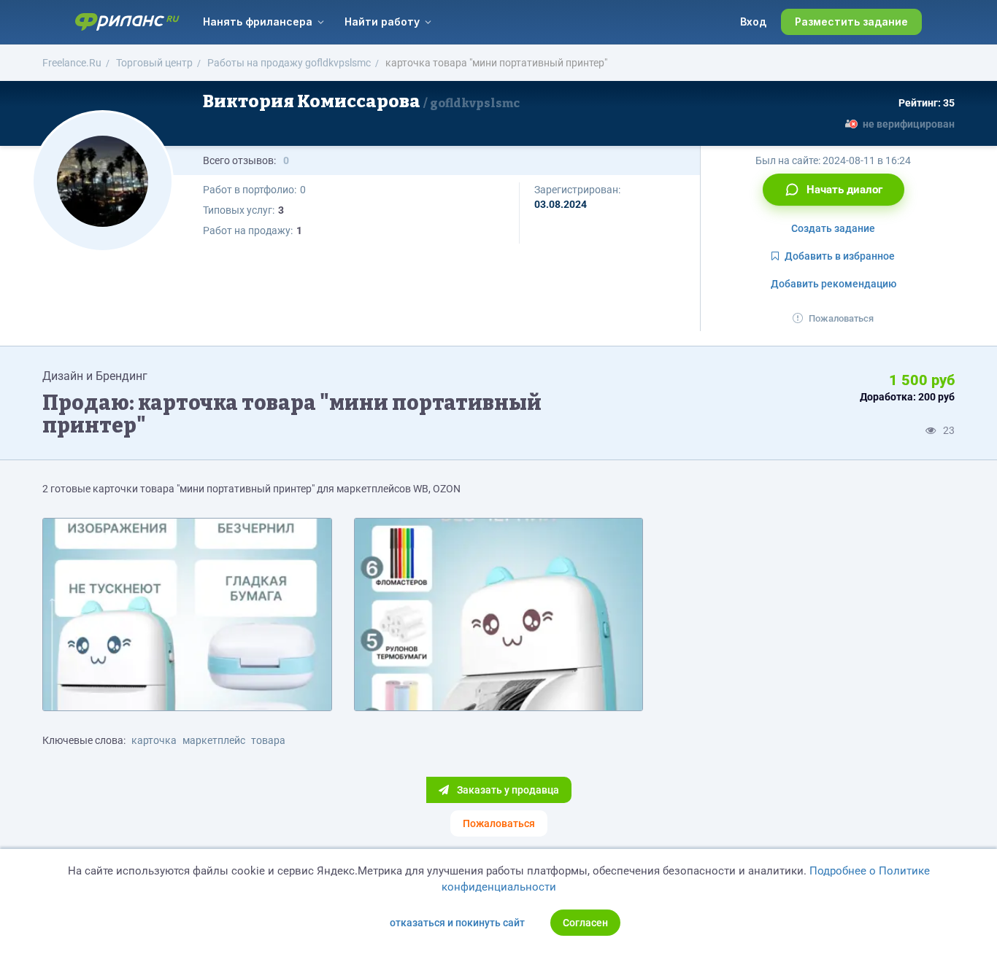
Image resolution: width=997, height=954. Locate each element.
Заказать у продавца (507, 790)
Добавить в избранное (840, 256)
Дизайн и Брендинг (94, 376)
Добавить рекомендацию (833, 284)
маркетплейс (213, 740)
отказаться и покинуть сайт (457, 922)
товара (268, 740)
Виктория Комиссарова (361, 101)
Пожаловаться (841, 318)
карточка (154, 740)
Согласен (585, 922)
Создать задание (833, 228)
